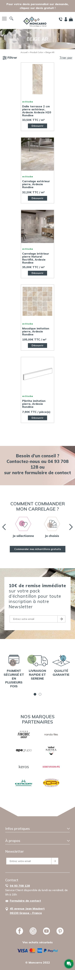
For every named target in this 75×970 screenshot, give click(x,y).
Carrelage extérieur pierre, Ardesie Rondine (36, 184)
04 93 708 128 (20, 885)
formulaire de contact (48, 472)
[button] (35, 694)
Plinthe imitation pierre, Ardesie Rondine (34, 403)
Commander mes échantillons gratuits (37, 549)
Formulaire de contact (25, 900)
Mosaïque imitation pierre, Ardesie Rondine (35, 331)
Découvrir (37, 125)
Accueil (24, 52)
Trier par (65, 58)
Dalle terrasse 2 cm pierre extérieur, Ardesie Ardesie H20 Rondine (36, 111)
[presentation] (4, 527)
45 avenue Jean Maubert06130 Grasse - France (27, 911)
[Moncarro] (34, 21)
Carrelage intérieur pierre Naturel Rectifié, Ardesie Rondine (35, 258)
